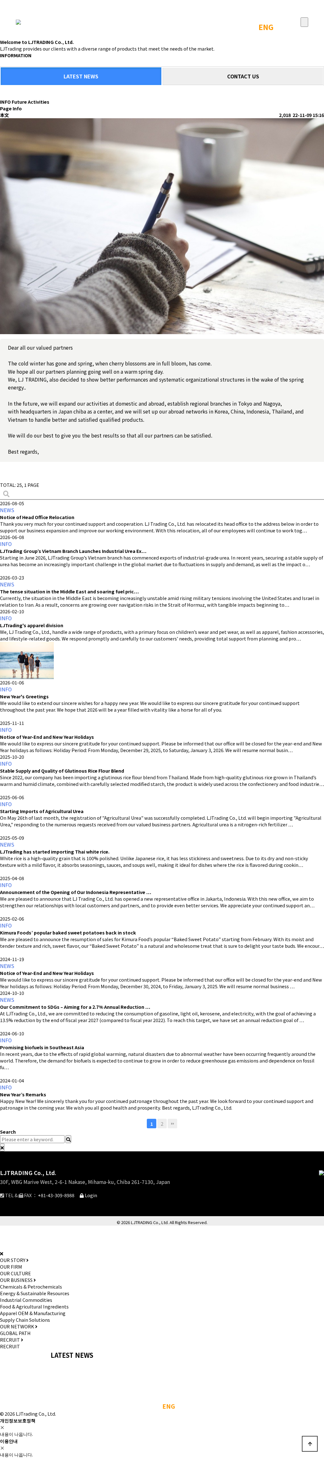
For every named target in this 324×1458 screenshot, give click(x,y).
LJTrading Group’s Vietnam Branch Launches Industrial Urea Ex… (73, 551)
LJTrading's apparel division (31, 625)
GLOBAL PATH (15, 1333)
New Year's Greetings (24, 696)
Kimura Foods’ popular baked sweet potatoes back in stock (68, 932)
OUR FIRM (11, 1266)
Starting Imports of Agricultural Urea (42, 811)
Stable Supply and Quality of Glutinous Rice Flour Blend (62, 770)
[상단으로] (310, 1444)
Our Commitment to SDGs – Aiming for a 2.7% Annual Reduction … (75, 1006)
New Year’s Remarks (23, 1094)
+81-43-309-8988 (56, 1195)
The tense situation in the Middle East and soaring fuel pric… (69, 591)
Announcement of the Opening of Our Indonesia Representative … (75, 892)
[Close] (2, 1147)
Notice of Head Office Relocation (37, 517)
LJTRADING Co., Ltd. (28, 1173)
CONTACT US (243, 76)
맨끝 (172, 1123)
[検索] (6, 493)
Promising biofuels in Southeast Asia (42, 1047)
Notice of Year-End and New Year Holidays (47, 736)
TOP (244, 26)
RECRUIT (10, 1346)
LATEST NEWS (81, 76)
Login (90, 1195)
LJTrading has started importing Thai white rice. (54, 851)
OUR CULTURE (15, 1273)
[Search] (68, 1139)
